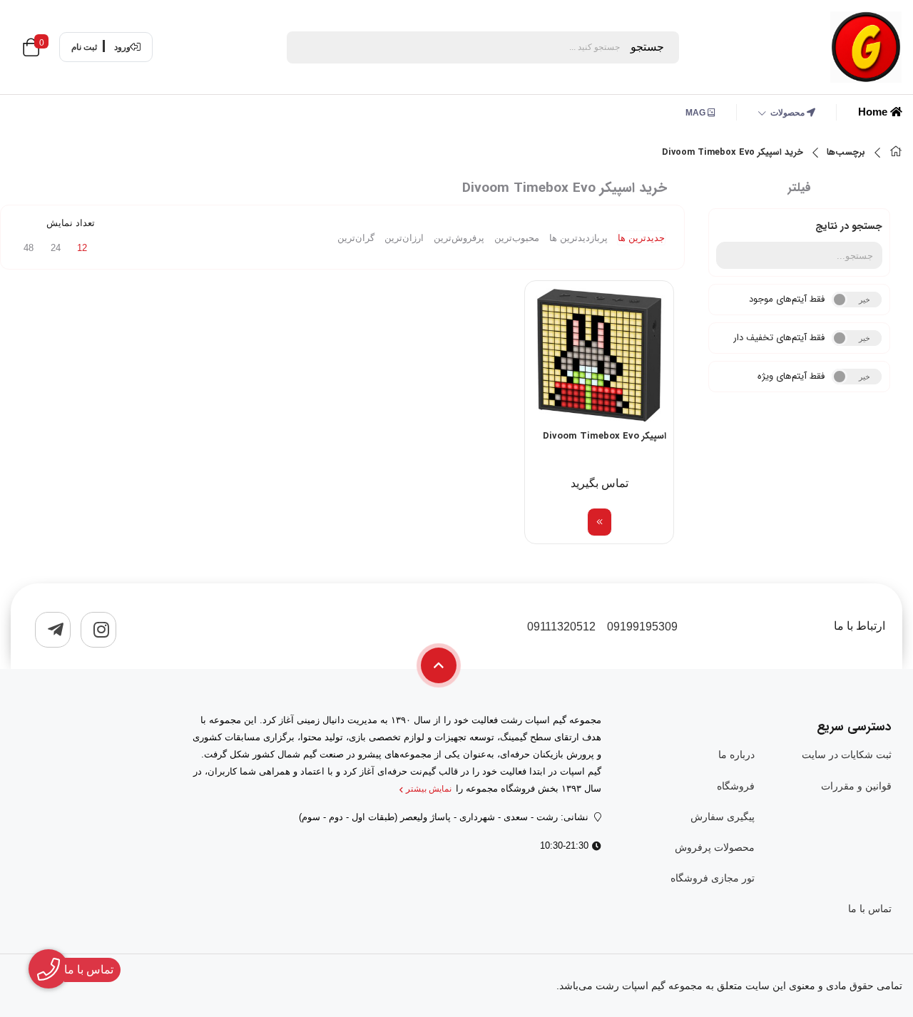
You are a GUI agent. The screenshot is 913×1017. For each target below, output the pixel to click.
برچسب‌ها (846, 152)
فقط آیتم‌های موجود (787, 299)
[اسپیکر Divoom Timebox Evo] (599, 355)
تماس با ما (870, 908)
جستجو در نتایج (848, 226)
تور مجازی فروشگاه (712, 878)
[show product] (599, 522)
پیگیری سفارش (722, 816)
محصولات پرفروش (714, 847)
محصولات (788, 113)
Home (874, 112)
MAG (696, 113)
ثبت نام (84, 47)
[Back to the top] (438, 665)
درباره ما (736, 754)
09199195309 (642, 626)
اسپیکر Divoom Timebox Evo (604, 436)
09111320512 (561, 626)
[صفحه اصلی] (895, 152)
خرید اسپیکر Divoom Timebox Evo (732, 152)
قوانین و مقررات (856, 786)
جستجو (647, 47)
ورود (122, 47)
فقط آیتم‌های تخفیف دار (779, 337)
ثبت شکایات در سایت (847, 754)
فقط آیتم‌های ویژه (791, 376)
